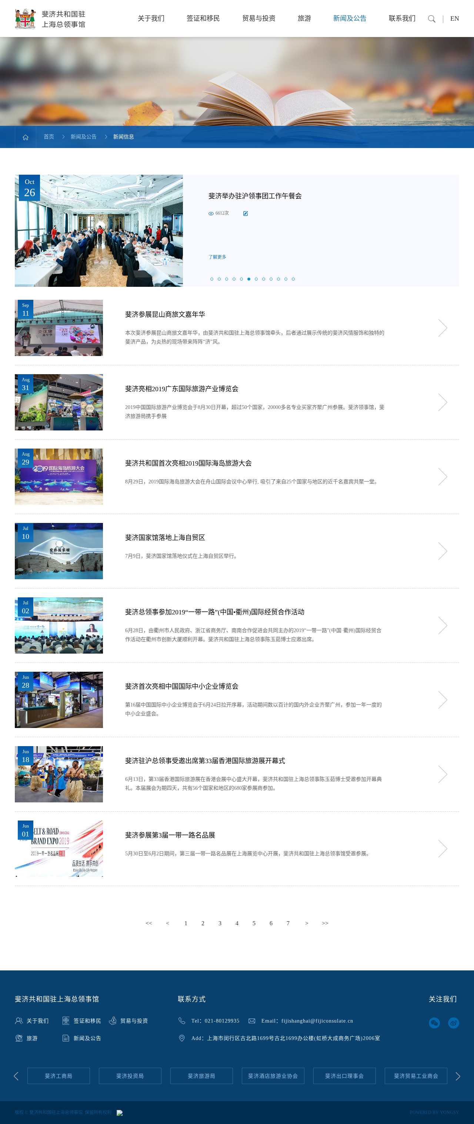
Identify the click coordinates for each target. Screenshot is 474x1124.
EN (454, 18)
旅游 (304, 18)
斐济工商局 (59, 1076)
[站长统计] (120, 1112)
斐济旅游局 (202, 1076)
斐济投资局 (130, 1076)
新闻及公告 (350, 18)
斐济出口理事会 (344, 1076)
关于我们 (151, 18)
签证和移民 (203, 18)
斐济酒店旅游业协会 (273, 1076)
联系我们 (402, 18)
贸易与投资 (259, 18)
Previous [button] (16, 1076)
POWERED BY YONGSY (434, 1112)
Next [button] (458, 1076)
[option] (237, 231)
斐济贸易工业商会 (416, 1076)
